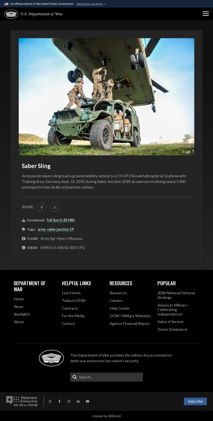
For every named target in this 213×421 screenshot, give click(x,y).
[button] (206, 13)
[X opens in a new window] (50, 401)
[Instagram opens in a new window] (69, 401)
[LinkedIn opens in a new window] (78, 401)
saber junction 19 (60, 229)
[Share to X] (54, 207)
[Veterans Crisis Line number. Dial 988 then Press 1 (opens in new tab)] (21, 401)
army (42, 229)
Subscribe (195, 401)
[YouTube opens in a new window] (87, 401)
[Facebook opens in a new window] (59, 401)
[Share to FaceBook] (41, 207)
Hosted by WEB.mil (106, 416)
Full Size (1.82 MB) (61, 220)
